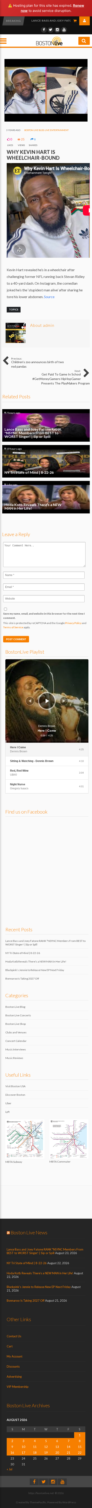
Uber (8, 1103)
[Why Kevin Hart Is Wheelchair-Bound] (46, 120)
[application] (46, 701)
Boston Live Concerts (18, 1015)
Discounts (13, 1366)
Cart (10, 1346)
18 (35, 1452)
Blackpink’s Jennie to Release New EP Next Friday (34, 970)
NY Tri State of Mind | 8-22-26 (54, 20)
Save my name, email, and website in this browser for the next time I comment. (44, 616)
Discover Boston (15, 1094)
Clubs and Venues (16, 1032)
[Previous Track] (30, 701)
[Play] (47, 701)
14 (68, 1447)
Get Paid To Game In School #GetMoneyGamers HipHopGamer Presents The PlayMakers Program (61, 377)
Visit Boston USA (15, 1086)
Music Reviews (14, 1058)
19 (46, 1452)
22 (80, 1452)
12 (46, 1447)
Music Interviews (15, 1049)
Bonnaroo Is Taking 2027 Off (22, 978)
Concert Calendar (16, 1041)
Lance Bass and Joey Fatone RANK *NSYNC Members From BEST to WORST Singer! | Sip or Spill (46, 425)
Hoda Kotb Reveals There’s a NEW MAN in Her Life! (46, 497)
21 (68, 1452)
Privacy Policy (73, 623)
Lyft (7, 1111)
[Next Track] (64, 701)
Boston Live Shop (15, 1024)
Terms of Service (13, 627)
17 (23, 1452)
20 (57, 1452)
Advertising (14, 1376)
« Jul (9, 1469)
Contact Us (14, 1336)
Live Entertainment (57, 130)
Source (49, 297)
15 (80, 1447)
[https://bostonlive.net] (49, 45)
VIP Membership (18, 1386)
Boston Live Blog (34, 130)
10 (23, 1447)
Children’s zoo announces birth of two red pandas (37, 362)
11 (35, 1447)
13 (57, 1447)
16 (12, 1452)
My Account (14, 1356)
